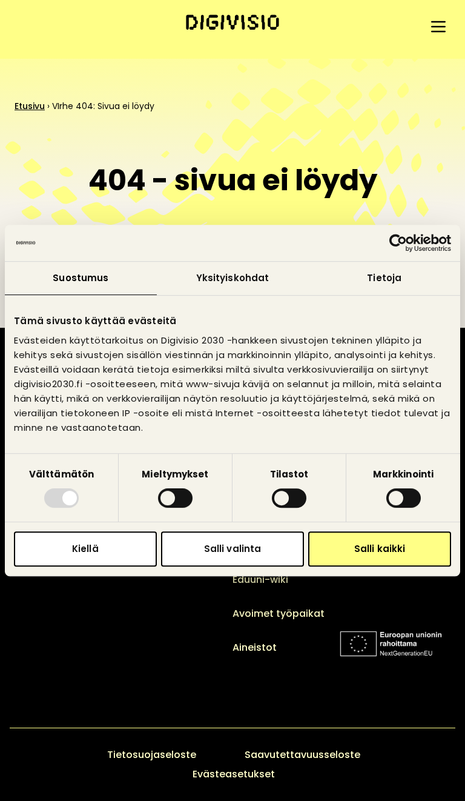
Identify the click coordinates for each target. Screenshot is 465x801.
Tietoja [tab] (384, 277)
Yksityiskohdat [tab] (232, 277)
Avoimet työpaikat (278, 613)
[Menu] (438, 26)
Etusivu (30, 106)
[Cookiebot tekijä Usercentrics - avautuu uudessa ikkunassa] (398, 243)
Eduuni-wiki (260, 580)
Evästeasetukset (234, 774)
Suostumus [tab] (80, 277)
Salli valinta (232, 548)
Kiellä (85, 548)
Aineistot (254, 647)
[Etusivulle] (232, 22)
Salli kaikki (379, 548)
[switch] (175, 498)
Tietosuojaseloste (151, 755)
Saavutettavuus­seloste (302, 755)
